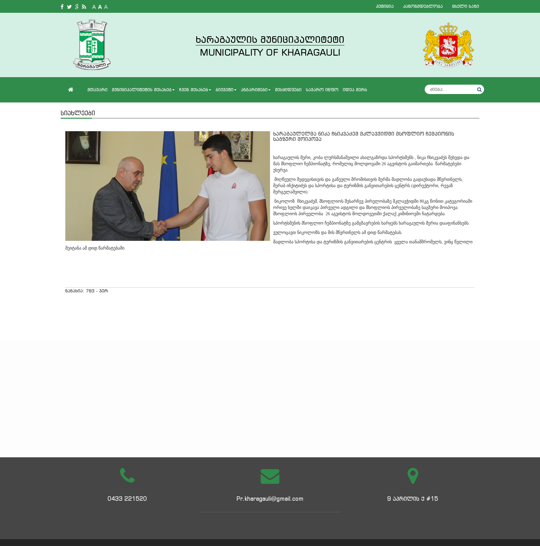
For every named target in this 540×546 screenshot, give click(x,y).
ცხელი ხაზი (465, 6)
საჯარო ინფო (322, 89)
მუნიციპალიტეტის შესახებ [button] (142, 89)
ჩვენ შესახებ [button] (193, 89)
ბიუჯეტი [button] (224, 89)
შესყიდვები (288, 89)
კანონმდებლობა (423, 6)
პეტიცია (385, 6)
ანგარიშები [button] (254, 89)
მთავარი (98, 89)
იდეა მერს (355, 89)
